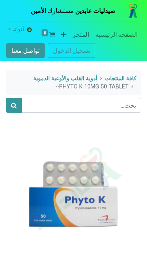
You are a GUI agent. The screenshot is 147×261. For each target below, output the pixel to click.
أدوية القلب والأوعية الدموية (65, 78)
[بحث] (14, 105)
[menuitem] (116, 34)
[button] (63, 34)
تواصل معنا (25, 50)
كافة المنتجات (120, 78)
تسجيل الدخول (71, 50)
